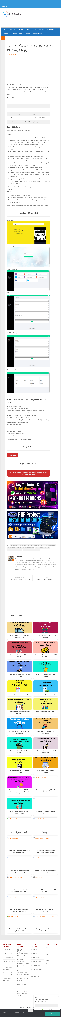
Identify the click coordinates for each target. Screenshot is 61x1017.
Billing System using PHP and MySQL (45, 694)
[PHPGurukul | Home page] (12, 14)
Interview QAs (11, 2)
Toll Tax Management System (28, 547)
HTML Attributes (36, 961)
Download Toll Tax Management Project (18, 545)
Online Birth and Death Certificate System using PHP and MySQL (19, 890)
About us (12, 1004)
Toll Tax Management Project (49, 545)
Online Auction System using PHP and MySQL (19, 675)
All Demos (42, 2)
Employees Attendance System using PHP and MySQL (45, 930)
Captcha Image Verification (7, 979)
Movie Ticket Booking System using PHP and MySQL (46, 655)
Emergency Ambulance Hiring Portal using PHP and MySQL (19, 910)
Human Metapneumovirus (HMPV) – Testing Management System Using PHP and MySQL (19, 792)
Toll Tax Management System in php (42, 547)
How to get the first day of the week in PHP (9, 974)
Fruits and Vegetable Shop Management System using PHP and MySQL (19, 832)
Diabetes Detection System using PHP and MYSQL (46, 751)
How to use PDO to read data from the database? (22, 993)
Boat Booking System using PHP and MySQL (46, 832)
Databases (29, 29)
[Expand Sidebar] (3, 38)
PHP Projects (50, 29)
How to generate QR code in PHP (8, 968)
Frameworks (12, 29)
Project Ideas (6, 33)
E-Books (49, 2)
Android (34, 2)
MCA (47, 957)
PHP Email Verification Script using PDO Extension (23, 972)
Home (3, 2)
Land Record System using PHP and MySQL (45, 812)
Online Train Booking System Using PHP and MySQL (19, 636)
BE (46, 951)
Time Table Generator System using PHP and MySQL (45, 771)
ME (47, 963)
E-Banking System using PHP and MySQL (45, 791)
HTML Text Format (36, 977)
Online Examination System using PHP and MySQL (19, 712)
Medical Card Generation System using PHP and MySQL (45, 871)
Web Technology (39, 29)
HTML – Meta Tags (36, 954)
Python (26, 2)
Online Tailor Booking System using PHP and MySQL (19, 812)
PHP (4, 29)
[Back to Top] (30, 1010)
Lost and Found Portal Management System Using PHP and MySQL (45, 851)
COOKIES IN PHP (8, 957)
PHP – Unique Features (9, 954)
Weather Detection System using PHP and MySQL (46, 732)
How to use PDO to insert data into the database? (22, 986)
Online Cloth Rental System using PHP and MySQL (45, 890)
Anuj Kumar (12, 54)
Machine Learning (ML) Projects (21, 33)
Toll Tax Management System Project (15, 549)
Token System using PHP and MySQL (45, 711)
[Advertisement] (29, 21)
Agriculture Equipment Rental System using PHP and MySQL (19, 851)
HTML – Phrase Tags (37, 973)
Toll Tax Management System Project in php (31, 549)
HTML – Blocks (35, 957)
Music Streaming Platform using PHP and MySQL (19, 732)
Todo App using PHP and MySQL (19, 694)
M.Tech (48, 960)
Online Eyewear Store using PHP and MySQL (46, 636)
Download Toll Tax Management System (35, 545)
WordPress (21, 29)
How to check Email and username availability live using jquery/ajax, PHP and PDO (23, 963)
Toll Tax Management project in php (14, 547)
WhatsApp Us (48, 1005)
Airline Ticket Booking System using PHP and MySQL (45, 675)
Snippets (19, 2)
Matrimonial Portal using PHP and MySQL (19, 655)
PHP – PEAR (6, 950)
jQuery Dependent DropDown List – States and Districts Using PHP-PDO (22, 952)
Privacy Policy (31, 1007)
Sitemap (27, 1004)
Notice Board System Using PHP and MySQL (19, 771)
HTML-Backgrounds (36, 969)
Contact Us (5, 6)
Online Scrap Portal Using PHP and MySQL (19, 751)
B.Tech (47, 947)
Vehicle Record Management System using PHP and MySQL (19, 871)
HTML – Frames (35, 950)
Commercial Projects (37, 33)
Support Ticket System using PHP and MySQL (45, 910)
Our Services (21, 1007)
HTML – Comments (36, 965)
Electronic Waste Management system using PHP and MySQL (19, 930)
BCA (47, 954)
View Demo (12, 455)
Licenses (20, 1004)
